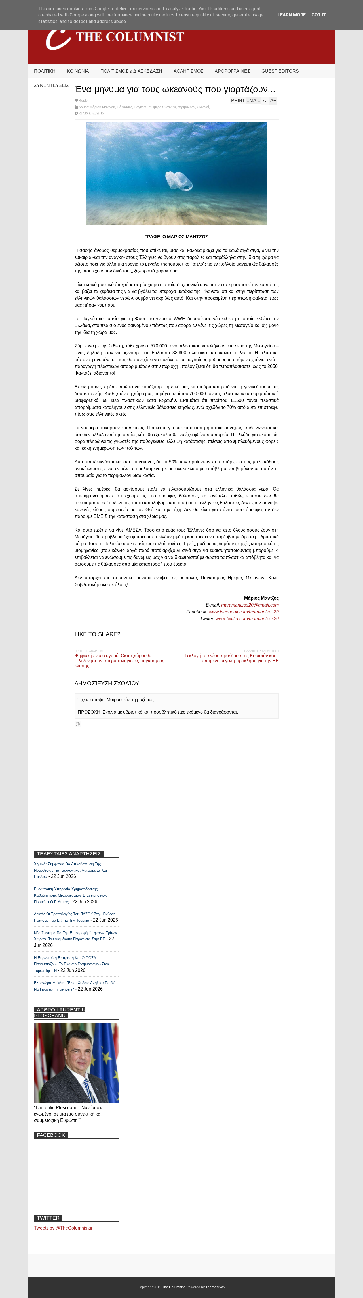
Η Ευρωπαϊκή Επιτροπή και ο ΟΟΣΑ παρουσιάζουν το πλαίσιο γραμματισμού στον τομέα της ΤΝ (71, 964)
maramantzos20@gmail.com (250, 605)
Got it (318, 15)
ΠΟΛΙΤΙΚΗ (45, 71)
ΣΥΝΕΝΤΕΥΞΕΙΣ (51, 85)
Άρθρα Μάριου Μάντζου (97, 107)
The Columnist (173, 1287)
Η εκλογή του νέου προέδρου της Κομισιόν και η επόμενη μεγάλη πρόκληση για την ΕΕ (231, 658)
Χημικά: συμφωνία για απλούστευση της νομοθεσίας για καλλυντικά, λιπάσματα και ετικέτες (70, 870)
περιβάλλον (186, 107)
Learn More (292, 15)
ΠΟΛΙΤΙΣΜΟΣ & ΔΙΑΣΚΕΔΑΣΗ (131, 71)
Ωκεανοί (203, 107)
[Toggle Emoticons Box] (78, 724)
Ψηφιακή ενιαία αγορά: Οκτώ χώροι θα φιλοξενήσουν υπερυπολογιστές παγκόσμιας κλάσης (119, 660)
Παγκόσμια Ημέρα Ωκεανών (155, 107)
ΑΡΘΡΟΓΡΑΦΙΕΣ (232, 71)
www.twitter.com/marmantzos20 (247, 618)
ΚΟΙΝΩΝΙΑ (78, 71)
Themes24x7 (216, 1287)
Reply (83, 101)
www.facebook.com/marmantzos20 (244, 611)
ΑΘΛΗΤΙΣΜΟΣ (188, 71)
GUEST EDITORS (280, 71)
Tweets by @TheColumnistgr (63, 1228)
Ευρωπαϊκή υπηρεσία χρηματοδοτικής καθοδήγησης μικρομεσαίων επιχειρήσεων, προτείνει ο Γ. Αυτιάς (70, 895)
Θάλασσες (124, 107)
